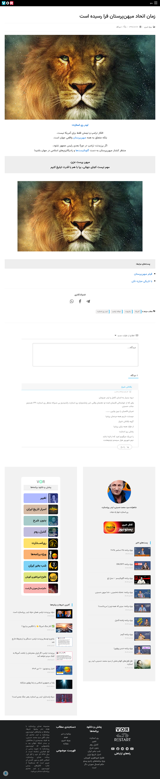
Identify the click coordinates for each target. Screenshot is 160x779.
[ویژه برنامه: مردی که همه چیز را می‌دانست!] (142, 607)
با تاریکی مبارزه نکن (142, 281)
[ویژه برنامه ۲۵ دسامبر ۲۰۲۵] (142, 551)
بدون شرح (94, 748)
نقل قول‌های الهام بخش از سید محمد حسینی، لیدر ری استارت (111, 662)
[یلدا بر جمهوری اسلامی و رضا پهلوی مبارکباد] (64, 684)
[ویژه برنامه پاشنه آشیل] (142, 622)
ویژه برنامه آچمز (126, 634)
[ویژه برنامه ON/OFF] (142, 565)
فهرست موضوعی (65, 750)
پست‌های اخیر (142, 543)
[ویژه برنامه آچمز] (142, 636)
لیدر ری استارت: (80, 125)
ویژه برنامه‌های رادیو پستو (94, 761)
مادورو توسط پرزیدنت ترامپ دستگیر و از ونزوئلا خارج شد (33, 640)
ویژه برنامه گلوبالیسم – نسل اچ (120, 578)
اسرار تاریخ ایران (94, 754)
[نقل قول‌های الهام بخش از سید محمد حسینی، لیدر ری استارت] (142, 664)
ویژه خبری (148, 27)
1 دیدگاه (119, 27)
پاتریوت (128, 311)
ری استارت (94, 738)
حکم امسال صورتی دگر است (94, 766)
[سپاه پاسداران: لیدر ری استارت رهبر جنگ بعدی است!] (64, 698)
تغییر (94, 741)
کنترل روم (94, 745)
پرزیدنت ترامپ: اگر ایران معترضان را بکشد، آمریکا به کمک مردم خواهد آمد (33, 654)
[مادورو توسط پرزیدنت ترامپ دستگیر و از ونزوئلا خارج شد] (64, 642)
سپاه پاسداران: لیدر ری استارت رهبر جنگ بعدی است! (33, 697)
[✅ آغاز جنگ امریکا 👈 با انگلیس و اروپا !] (64, 627)
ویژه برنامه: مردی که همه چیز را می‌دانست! (115, 606)
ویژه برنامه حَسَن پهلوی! (123, 648)
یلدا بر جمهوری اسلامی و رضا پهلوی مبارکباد (37, 683)
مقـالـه (65, 744)
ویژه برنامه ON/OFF (124, 564)
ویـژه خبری (65, 740)
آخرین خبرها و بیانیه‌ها (59, 605)
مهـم (66, 737)
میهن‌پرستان (79, 137)
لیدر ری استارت (102, 311)
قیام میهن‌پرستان (143, 274)
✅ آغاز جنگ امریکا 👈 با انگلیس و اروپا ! (37, 626)
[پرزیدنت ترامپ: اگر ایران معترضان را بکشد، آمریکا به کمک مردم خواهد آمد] (64, 656)
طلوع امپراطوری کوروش (94, 758)
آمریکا (137, 311)
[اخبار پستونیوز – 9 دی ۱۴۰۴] (64, 670)
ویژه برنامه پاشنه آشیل (124, 620)
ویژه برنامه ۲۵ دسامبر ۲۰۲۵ (122, 550)
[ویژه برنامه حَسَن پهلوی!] (142, 650)
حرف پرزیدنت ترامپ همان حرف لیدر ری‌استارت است (33, 612)
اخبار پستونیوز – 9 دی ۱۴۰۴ (43, 668)
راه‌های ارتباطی (122, 753)
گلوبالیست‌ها (82, 150)
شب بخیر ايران (94, 751)
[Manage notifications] (5, 773)
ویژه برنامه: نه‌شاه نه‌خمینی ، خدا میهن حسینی (114, 592)
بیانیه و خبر (66, 734)
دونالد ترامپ (116, 311)
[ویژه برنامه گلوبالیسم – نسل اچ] (142, 579)
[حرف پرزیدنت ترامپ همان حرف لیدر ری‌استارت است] (64, 613)
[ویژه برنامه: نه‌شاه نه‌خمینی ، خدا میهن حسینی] (142, 594)
